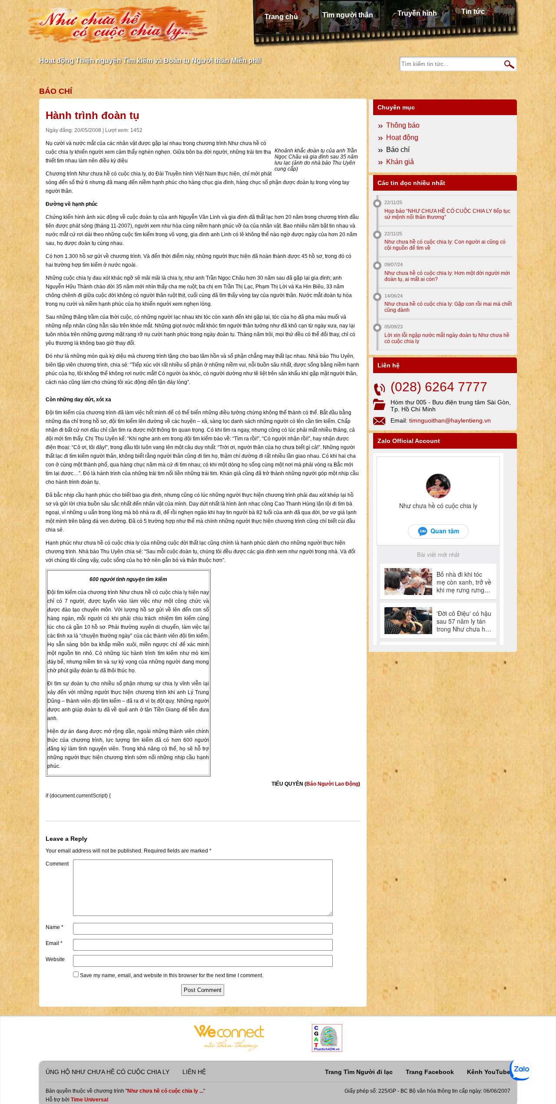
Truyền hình (417, 13)
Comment (57, 864)
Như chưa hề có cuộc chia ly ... (165, 1091)
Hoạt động (402, 137)
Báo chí (55, 91)
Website (55, 959)
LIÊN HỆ (194, 1071)
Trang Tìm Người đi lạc (359, 1071)
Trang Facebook (430, 1071)
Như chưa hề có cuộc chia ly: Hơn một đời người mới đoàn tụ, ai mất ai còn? (447, 276)
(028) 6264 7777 (439, 387)
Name (54, 927)
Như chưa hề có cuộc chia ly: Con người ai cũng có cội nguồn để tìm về (445, 245)
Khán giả (400, 161)
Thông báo (403, 125)
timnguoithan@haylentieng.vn (450, 420)
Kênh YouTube (488, 1071)
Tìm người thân (347, 15)
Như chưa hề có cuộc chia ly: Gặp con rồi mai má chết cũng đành (448, 307)
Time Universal (89, 1100)
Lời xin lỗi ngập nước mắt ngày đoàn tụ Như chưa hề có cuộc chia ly (447, 338)
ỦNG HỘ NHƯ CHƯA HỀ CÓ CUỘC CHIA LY (107, 1071)
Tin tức (473, 11)
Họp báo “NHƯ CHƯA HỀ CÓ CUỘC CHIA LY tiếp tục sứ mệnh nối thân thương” (447, 214)
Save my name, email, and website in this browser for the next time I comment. (171, 975)
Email (54, 943)
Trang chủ (281, 16)
